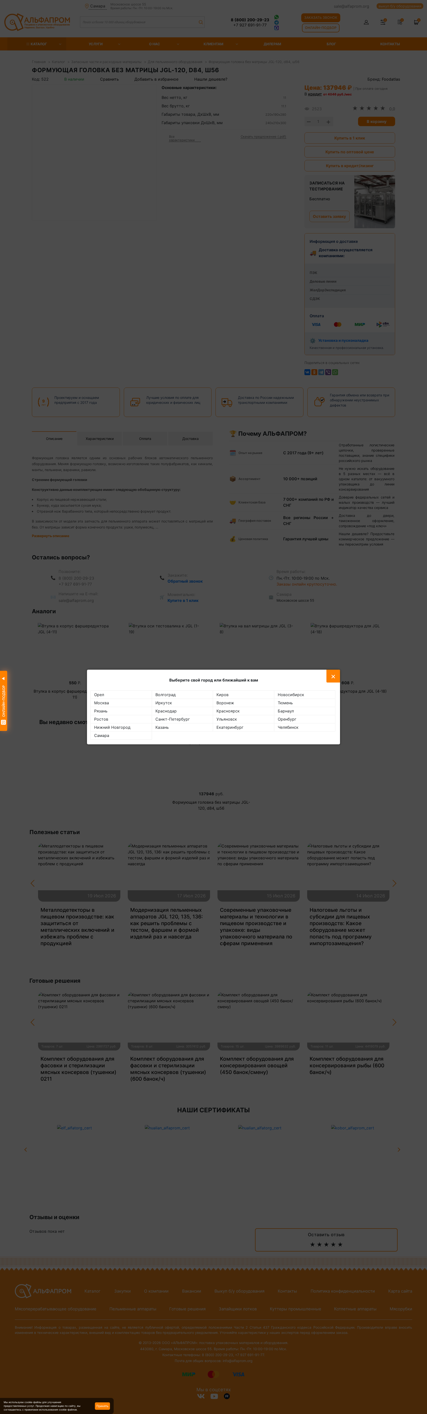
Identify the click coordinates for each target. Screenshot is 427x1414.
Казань (162, 727)
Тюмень (285, 702)
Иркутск (163, 702)
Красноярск (228, 710)
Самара (101, 735)
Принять (102, 1406)
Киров (222, 694)
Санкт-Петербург (172, 719)
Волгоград (165, 694)
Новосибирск (291, 694)
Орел (99, 694)
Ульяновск (226, 719)
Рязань (100, 710)
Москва (101, 702)
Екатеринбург (229, 727)
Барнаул (286, 710)
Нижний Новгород (112, 727)
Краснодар (166, 710)
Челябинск (288, 727)
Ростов (101, 719)
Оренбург (287, 719)
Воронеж (225, 702)
